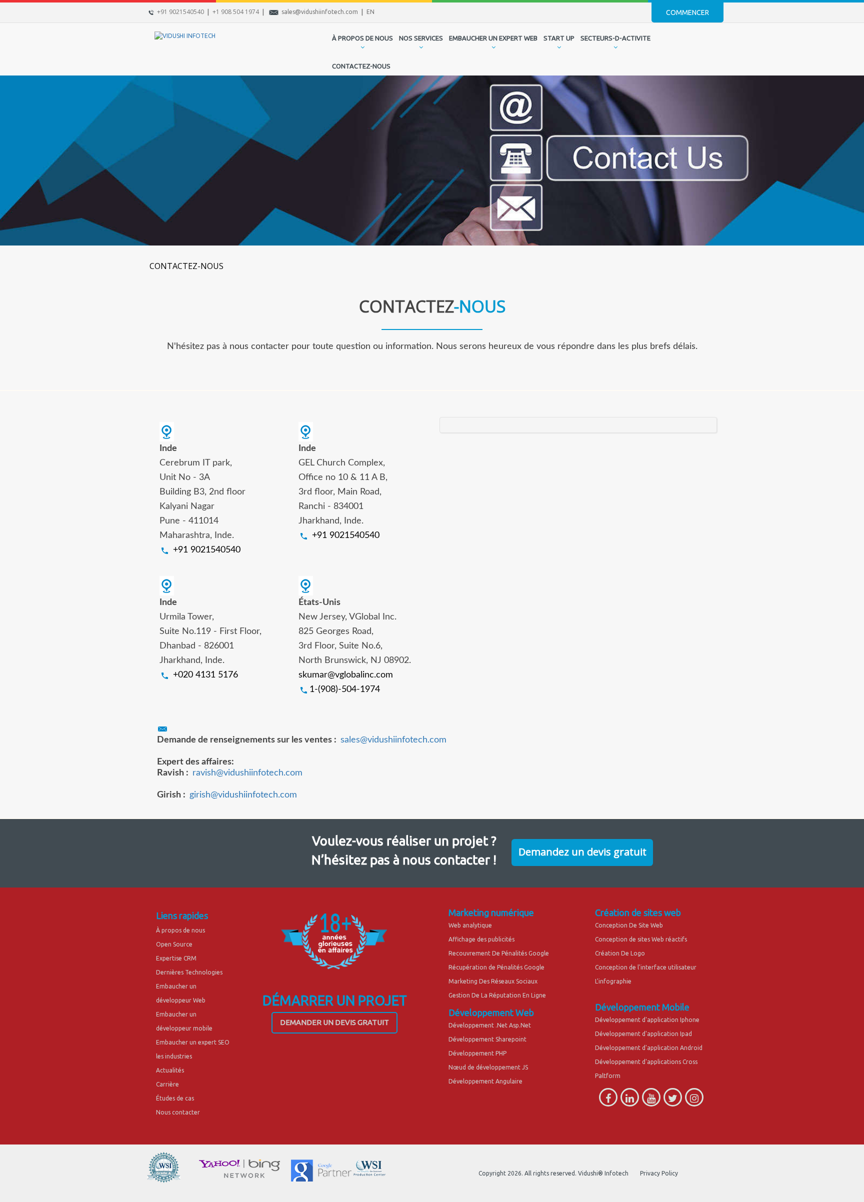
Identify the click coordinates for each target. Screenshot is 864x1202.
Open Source (174, 944)
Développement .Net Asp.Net (489, 1025)
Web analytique (470, 925)
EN (370, 11)
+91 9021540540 (180, 12)
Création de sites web (638, 913)
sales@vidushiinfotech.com (320, 11)
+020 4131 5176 (205, 675)
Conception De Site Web (629, 925)
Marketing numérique (491, 913)
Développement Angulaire (485, 1081)
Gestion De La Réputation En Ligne (497, 995)
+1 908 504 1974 (235, 12)
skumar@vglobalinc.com (345, 675)
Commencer (687, 12)
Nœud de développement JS (488, 1067)
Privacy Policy (659, 1173)
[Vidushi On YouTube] (651, 1100)
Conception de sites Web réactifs (641, 939)
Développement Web (491, 1013)
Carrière (167, 1084)
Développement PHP (477, 1053)
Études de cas (175, 1098)
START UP (559, 38)
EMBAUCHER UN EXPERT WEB (493, 38)
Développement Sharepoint (487, 1039)
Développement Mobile (642, 1007)
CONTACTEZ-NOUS (361, 66)
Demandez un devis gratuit (582, 851)
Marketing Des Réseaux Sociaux (493, 981)
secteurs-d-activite (615, 38)
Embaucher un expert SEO (193, 1042)
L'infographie (613, 981)
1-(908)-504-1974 (345, 689)
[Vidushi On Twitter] (673, 1100)
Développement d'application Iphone (647, 1019)
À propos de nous (180, 930)
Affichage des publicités (481, 939)
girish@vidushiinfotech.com (243, 795)
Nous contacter (178, 1112)
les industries (174, 1056)
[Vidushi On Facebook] (608, 1100)
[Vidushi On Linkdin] (630, 1100)
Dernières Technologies (189, 972)
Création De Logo (620, 953)
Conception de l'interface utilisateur (645, 967)
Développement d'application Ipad (643, 1033)
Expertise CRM (176, 958)
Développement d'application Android (648, 1047)
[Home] (321, 48)
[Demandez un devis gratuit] (582, 842)
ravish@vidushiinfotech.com (247, 773)
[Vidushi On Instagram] (694, 1100)
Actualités (170, 1070)
